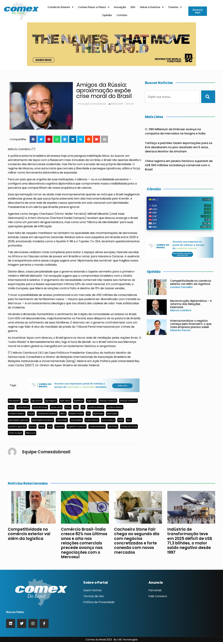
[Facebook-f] (44, 623)
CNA (76, 407)
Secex (41, 426)
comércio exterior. (17, 413)
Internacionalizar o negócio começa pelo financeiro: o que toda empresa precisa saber (190, 324)
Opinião (107, 15)
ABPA (25, 400)
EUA (88, 413)
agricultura (36, 400)
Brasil (11, 407)
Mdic (129, 420)
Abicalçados (14, 400)
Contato (122, 15)
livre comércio (108, 420)
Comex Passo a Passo (92, 7)
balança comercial (107, 400)
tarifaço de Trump (129, 426)
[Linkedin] (10, 623)
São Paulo (112, 426)
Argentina (91, 400)
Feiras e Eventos (150, 7)
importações (76, 420)
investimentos (91, 420)
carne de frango (40, 407)
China (68, 407)
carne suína (56, 407)
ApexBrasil (78, 400)
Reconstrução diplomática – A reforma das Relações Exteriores (191, 304)
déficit (63, 413)
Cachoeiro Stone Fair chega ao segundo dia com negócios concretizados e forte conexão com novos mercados (136, 541)
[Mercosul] (30, 433)
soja (50, 426)
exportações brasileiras (42, 420)
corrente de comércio (47, 413)
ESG (133, 7)
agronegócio (50, 400)
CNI (82, 407)
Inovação (120, 7)
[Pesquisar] (208, 96)
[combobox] (172, 96)
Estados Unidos (76, 413)
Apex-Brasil (65, 400)
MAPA (120, 420)
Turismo (173, 7)
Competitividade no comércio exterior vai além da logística (190, 282)
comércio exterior (95, 407)
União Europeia (15, 433)
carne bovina (23, 407)
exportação (98, 413)
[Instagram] (32, 623)
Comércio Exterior (59, 7)
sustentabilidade (97, 426)
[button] (33, 139)
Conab (31, 413)
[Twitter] (21, 623)
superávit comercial (76, 426)
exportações (112, 413)
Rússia (32, 426)
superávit (59, 426)
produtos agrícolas (17, 426)
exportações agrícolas (19, 420)
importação (62, 420)
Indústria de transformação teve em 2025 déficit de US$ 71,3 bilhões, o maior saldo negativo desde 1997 (189, 541)
